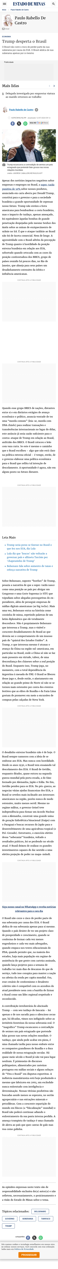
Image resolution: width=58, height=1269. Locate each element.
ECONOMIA (6, 37)
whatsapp (25, 123)
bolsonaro (40, 1211)
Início (4, 10)
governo (9, 1219)
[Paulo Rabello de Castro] (5, 110)
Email (7, 29)
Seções (4, 3)
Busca (53, 3)
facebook (13, 123)
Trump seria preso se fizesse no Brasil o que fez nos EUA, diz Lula (29, 546)
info (36, 110)
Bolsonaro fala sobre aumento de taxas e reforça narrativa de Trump (30, 567)
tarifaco (45, 1219)
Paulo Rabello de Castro (20, 10)
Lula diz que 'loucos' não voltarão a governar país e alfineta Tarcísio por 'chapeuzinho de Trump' (27, 557)
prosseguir (29, 1254)
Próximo (54, 86)
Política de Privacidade (24, 1249)
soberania (27, 1219)
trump (8, 1226)
